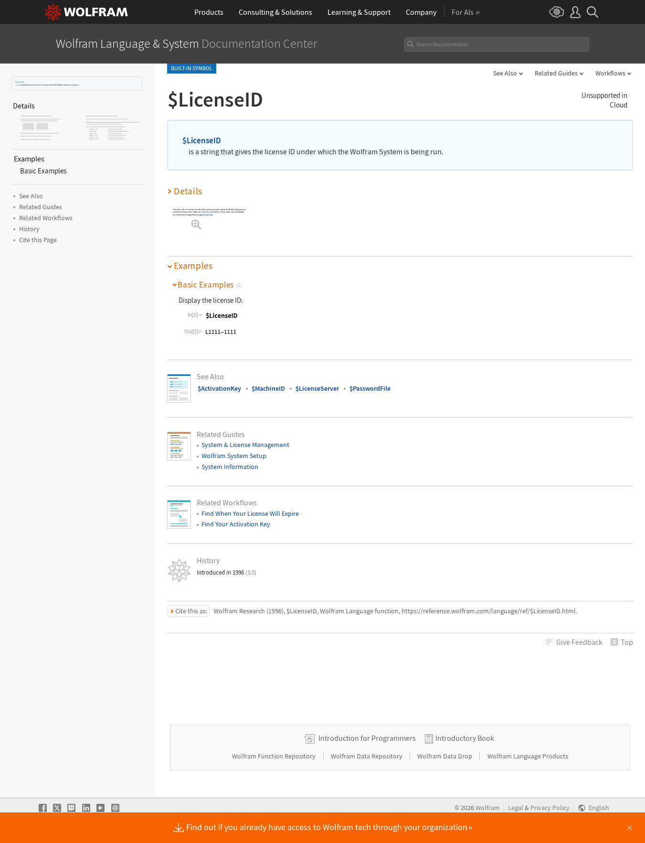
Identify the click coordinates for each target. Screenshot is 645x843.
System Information (229, 466)
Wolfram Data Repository (367, 756)
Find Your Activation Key (235, 524)
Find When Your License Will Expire (250, 513)
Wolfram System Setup (233, 455)
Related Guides (556, 73)
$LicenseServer (317, 388)
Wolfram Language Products (527, 756)
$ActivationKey (207, 214)
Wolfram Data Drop (445, 756)
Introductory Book (464, 738)
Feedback (579, 642)
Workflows (610, 73)
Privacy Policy (550, 808)
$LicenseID (19, 82)
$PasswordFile (370, 388)
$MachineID (268, 388)
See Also (505, 73)
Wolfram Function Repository (274, 756)
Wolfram (488, 808)
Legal (515, 808)
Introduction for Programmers (367, 738)
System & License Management (245, 444)
